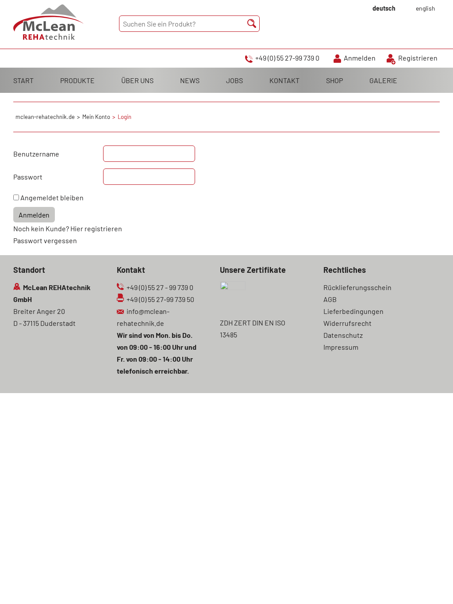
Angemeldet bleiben (52, 197)
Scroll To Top (430, 585)
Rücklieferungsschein (357, 287)
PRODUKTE (77, 80)
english (425, 8)
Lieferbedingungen (353, 311)
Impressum (340, 347)
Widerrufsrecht (347, 323)
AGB (330, 299)
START (23, 80)
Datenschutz (343, 335)
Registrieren (418, 58)
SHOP (334, 80)
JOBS (234, 80)
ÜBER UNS (137, 80)
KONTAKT (284, 80)
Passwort (27, 176)
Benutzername (36, 153)
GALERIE (383, 80)
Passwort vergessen (45, 240)
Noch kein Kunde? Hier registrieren (67, 228)
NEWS (190, 80)
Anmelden (360, 58)
